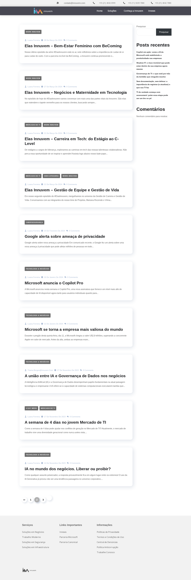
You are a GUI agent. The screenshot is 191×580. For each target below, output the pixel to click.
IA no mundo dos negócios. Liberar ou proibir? (68, 469)
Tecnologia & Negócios (37, 269)
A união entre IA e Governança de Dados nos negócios (75, 376)
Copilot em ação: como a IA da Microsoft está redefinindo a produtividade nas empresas (149, 55)
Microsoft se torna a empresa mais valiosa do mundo (74, 329)
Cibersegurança (34, 222)
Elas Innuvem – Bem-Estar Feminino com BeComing (73, 46)
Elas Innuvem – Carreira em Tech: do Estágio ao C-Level (72, 141)
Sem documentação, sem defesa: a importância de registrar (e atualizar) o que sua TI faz (153, 84)
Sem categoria (51, 176)
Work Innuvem (33, 32)
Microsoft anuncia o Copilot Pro (54, 283)
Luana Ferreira (33, 40)
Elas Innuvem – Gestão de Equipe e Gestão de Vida (72, 190)
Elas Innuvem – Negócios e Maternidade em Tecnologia (76, 92)
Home (100, 10)
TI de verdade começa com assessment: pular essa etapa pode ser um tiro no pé (152, 95)
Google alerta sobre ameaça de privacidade (65, 236)
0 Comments (71, 40)
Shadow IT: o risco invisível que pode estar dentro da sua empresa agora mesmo (153, 66)
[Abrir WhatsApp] (184, 573)
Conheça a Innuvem (133, 10)
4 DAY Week (31, 408)
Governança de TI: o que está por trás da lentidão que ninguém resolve (153, 75)
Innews (151, 10)
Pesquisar (141, 26)
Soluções (112, 10)
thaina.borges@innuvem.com (40, 370)
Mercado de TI (33, 125)
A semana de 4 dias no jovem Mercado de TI (65, 422)
